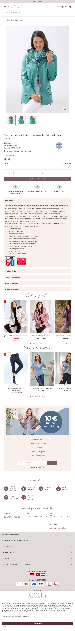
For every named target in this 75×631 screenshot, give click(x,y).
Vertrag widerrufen (58, 528)
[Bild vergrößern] (65, 109)
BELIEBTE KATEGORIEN (11, 535)
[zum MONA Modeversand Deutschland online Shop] (32, 574)
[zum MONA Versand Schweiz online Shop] (38, 574)
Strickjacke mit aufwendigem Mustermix (41, 388)
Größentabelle (66, 163)
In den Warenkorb (38, 179)
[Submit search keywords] (68, 12)
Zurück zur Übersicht (14, 20)
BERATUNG (6, 559)
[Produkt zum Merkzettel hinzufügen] (42, 173)
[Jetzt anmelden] (52, 463)
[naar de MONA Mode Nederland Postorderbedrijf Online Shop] (43, 574)
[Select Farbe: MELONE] (5, 159)
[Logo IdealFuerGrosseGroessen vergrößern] (21, 261)
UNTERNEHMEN (8, 553)
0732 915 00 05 (13, 517)
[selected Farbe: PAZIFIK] (9, 159)
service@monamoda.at (38, 516)
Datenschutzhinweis (37, 467)
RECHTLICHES (7, 547)
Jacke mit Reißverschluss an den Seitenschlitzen (16, 336)
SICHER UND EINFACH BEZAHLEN (15, 541)
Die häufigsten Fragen (62, 516)
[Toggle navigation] (5, 6)
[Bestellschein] (66, 6)
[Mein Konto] (58, 6)
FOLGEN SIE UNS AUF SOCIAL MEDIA (16, 565)
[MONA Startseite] (13, 6)
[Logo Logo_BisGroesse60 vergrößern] (10, 261)
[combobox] (37, 12)
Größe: (6, 163)
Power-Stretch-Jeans (16, 388)
